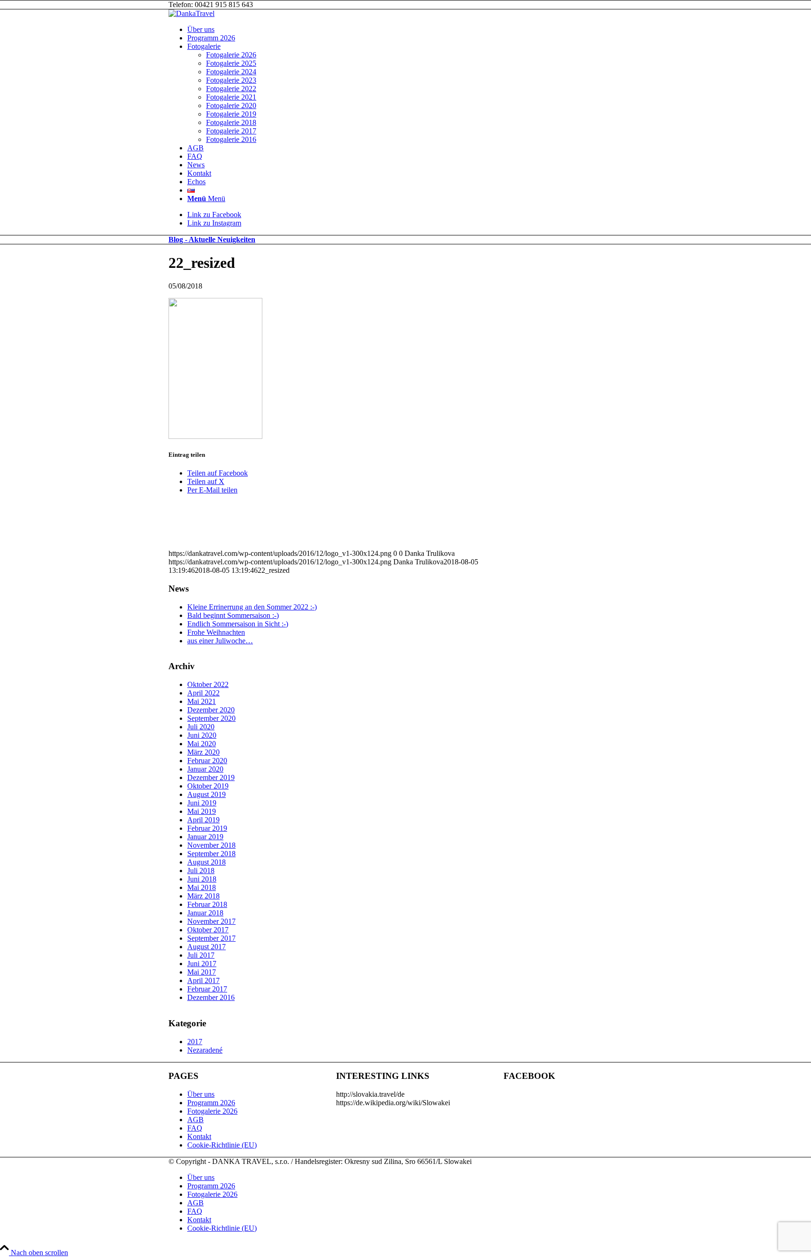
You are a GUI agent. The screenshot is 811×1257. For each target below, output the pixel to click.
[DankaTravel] (191, 13)
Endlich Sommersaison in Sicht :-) (237, 624)
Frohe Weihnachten (216, 632)
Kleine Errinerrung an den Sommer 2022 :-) (252, 607)
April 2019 (203, 820)
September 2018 (211, 854)
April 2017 (203, 980)
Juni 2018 (201, 879)
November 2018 (211, 845)
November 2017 (211, 921)
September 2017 (211, 938)
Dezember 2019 (211, 777)
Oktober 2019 (208, 786)
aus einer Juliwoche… (220, 641)
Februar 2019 (207, 828)
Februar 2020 (207, 761)
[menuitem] (415, 29)
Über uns (200, 1094)
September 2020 (211, 718)
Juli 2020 (200, 727)
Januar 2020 (205, 769)
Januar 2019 (205, 837)
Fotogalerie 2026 (212, 1111)
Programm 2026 (211, 1103)
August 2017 (206, 947)
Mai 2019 (201, 811)
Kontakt (199, 1136)
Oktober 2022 (208, 684)
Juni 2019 (201, 803)
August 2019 (206, 794)
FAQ (194, 1128)
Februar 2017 (207, 989)
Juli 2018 (200, 870)
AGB (195, 1120)
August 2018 (206, 862)
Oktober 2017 (208, 930)
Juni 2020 (201, 735)
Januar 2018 (205, 913)
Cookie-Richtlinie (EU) (222, 1145)
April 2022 (203, 693)
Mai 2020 (201, 744)
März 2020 (203, 752)
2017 (194, 1042)
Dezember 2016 (211, 997)
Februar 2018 (207, 904)
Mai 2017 (201, 972)
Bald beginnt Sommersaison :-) (233, 615)
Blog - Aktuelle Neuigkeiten (211, 239)
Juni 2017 (201, 964)
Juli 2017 (200, 955)
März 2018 (203, 896)
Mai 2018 (201, 887)
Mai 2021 (201, 701)
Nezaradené (204, 1050)
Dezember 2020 (211, 710)
